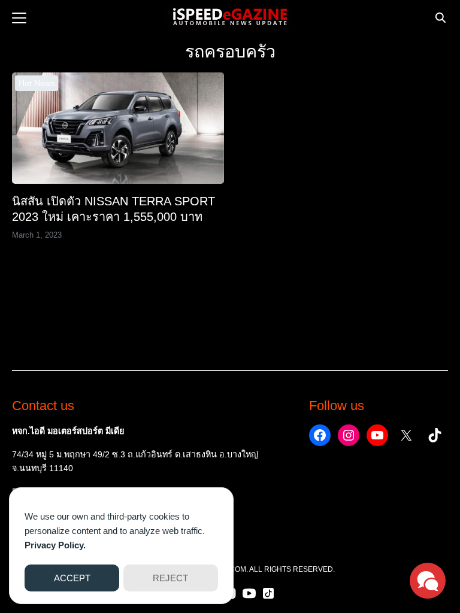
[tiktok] (268, 593)
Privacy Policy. (55, 545)
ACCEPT (72, 578)
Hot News (37, 83)
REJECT (170, 578)
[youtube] (249, 593)
